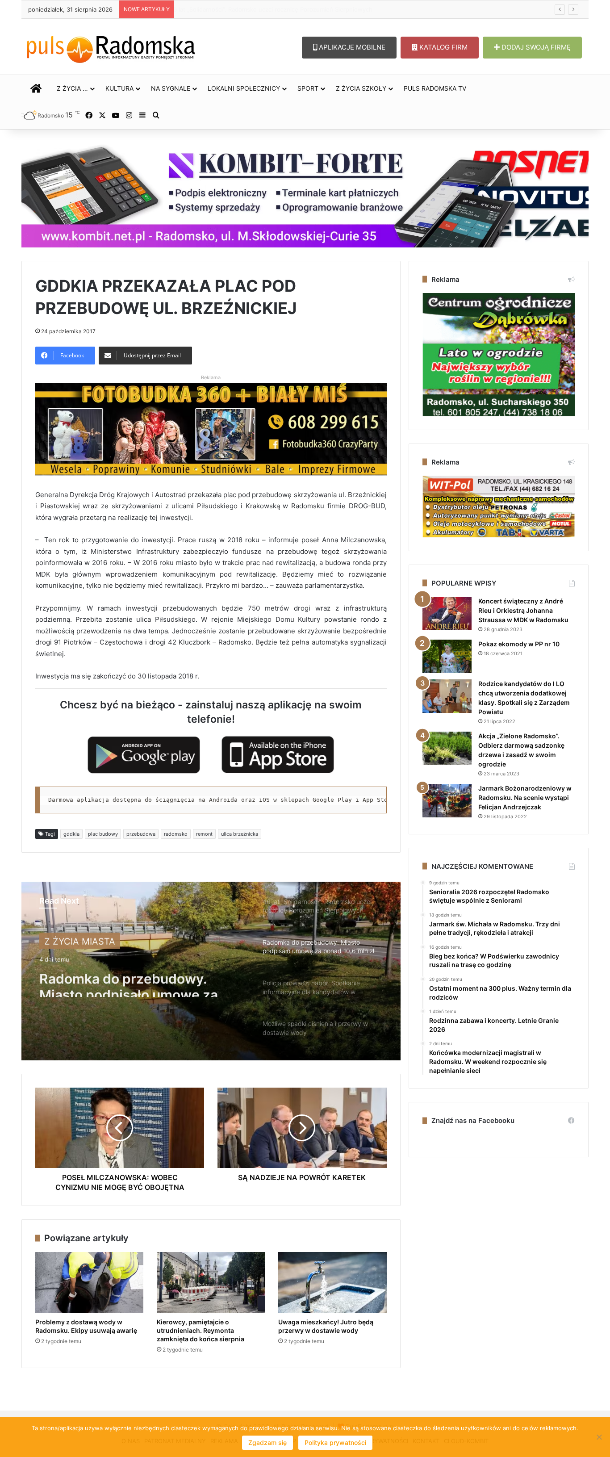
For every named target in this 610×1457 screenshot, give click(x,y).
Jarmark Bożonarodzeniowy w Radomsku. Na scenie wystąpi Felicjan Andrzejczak (525, 797)
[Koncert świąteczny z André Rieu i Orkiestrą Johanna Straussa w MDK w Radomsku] (447, 613)
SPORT (307, 88)
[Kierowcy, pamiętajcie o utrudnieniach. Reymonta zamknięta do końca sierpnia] (211, 1282)
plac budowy (103, 834)
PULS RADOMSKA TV (435, 88)
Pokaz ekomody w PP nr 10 (519, 644)
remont (204, 834)
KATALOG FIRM (443, 47)
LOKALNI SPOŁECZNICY (244, 88)
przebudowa (140, 834)
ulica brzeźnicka (239, 834)
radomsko (176, 834)
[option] (211, 971)
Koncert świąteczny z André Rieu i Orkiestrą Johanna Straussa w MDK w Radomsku (523, 610)
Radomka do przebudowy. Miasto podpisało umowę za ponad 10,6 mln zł (128, 981)
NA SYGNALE (170, 88)
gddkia (71, 834)
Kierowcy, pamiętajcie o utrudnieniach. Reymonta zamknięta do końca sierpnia (200, 1330)
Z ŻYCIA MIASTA (79, 939)
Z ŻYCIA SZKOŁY (361, 88)
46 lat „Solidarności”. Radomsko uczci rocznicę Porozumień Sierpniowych (280, 9)
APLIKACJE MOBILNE (351, 47)
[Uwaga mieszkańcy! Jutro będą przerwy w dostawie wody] (332, 1282)
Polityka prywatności (335, 1442)
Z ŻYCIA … (72, 88)
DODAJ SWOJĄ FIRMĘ (535, 47)
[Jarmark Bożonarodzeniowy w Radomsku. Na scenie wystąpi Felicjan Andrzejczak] (447, 800)
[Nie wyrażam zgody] (598, 1436)
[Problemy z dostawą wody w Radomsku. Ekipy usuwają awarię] (89, 1282)
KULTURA (119, 88)
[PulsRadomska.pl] (110, 47)
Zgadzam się (267, 1442)
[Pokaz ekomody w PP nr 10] (447, 656)
